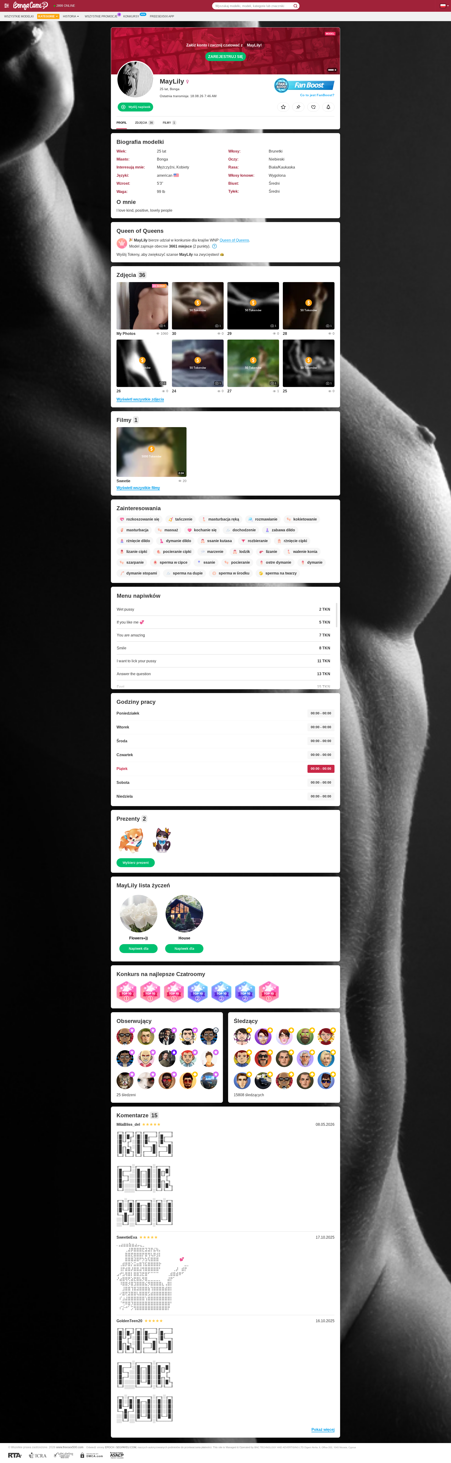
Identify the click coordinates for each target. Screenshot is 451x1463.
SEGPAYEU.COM (126, 1447)
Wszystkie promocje (101, 16)
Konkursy (131, 16)
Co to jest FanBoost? (317, 95)
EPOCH (109, 1447)
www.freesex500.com (69, 1447)
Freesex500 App (162, 16)
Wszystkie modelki (19, 16)
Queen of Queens (234, 240)
